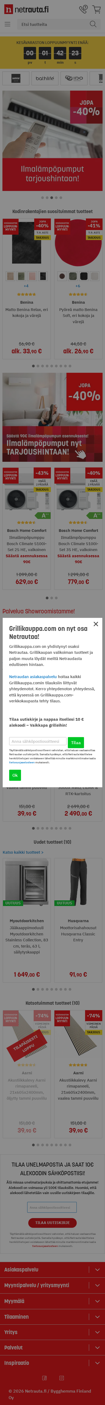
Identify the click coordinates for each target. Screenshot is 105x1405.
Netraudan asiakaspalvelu (33, 676)
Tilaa (76, 742)
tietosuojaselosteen (22, 762)
